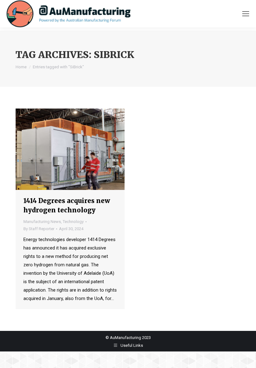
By (38, 228)
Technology (73, 221)
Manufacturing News (42, 221)
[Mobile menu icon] (246, 14)
